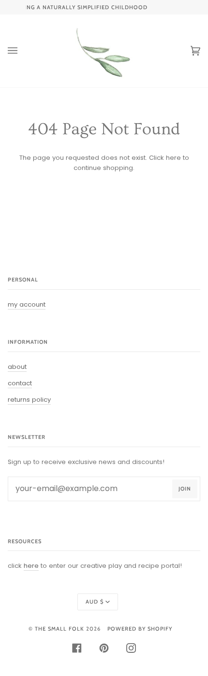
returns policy (29, 399)
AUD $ (95, 601)
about (17, 366)
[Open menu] (22, 50)
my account (26, 304)
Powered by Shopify (139, 628)
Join (184, 488)
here (173, 157)
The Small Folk (59, 628)
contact (20, 383)
